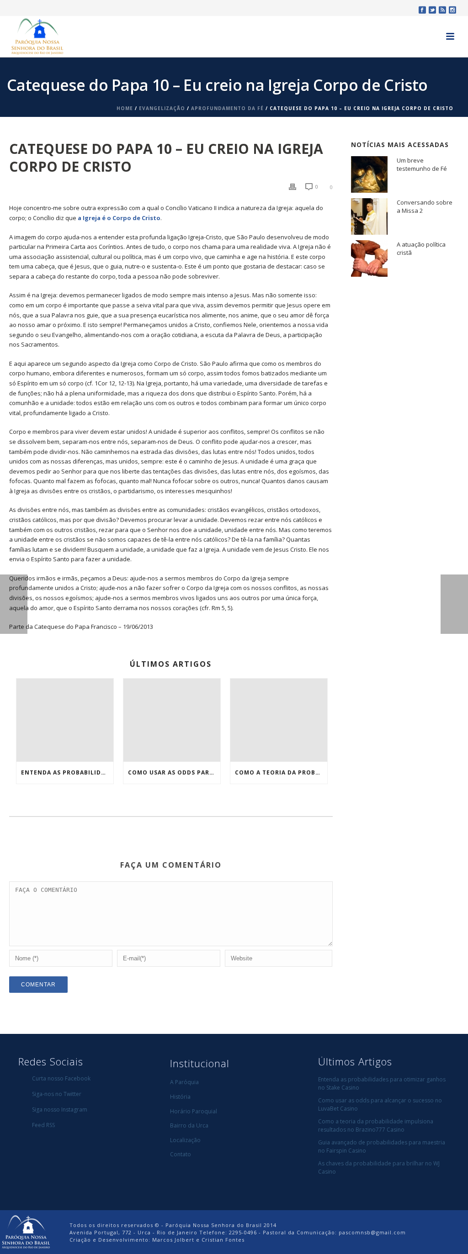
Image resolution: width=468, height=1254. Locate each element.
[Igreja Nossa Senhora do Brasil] (25, 1232)
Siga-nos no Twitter (56, 1094)
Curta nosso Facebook (61, 1078)
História (180, 1097)
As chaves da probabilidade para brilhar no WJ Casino (379, 1167)
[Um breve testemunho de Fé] (369, 174)
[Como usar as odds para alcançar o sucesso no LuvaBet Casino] (171, 720)
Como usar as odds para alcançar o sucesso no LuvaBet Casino (174, 772)
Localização (185, 1140)
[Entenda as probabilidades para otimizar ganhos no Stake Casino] (64, 720)
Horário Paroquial (193, 1111)
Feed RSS (43, 1125)
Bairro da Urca (189, 1125)
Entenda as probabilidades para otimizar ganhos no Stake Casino (67, 772)
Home (125, 108)
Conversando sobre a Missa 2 (424, 206)
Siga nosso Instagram (59, 1109)
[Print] (292, 187)
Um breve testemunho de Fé (422, 164)
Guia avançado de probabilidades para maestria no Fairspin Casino (381, 1146)
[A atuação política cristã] (369, 258)
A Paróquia (184, 1082)
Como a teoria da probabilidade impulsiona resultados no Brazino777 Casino (281, 772)
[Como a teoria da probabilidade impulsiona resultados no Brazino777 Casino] (278, 720)
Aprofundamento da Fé (227, 108)
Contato (180, 1154)
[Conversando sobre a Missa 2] (369, 216)
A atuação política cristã (421, 248)
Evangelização (162, 108)
